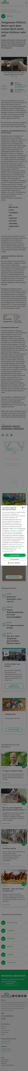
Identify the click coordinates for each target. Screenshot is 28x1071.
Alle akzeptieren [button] (14, 555)
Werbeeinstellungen (17, 544)
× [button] (24, 507)
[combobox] (22, 507)
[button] (14, 563)
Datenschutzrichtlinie (7, 551)
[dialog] (14, 535)
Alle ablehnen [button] (14, 559)
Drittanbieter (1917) (15, 530)
